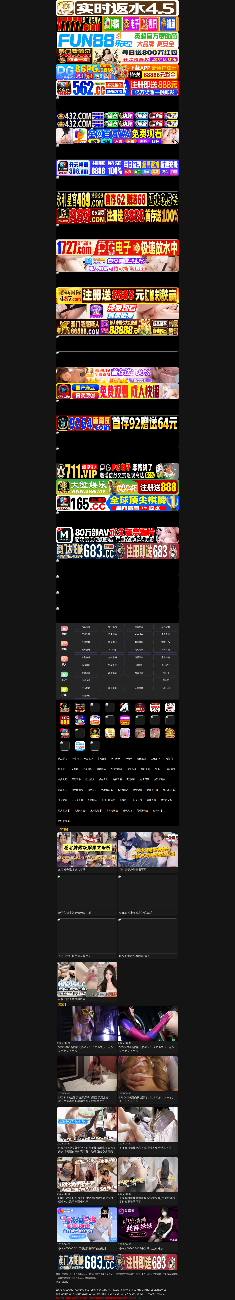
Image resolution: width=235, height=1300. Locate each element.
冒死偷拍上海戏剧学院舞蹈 (135, 912)
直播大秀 (151, 800)
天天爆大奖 (77, 800)
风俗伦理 (165, 688)
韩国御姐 (112, 642)
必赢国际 (87, 768)
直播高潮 (131, 768)
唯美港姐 (139, 642)
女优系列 (112, 657)
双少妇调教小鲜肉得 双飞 (134, 956)
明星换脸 (112, 664)
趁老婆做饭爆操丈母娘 (72, 869)
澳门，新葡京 (108, 800)
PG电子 (128, 758)
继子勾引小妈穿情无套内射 (74, 912)
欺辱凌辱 (86, 649)
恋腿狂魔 (165, 657)
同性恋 (166, 680)
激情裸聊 (137, 789)
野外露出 (165, 649)
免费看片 (124, 800)
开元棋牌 (88, 758)
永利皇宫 (92, 789)
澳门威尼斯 (166, 800)
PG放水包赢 (116, 768)
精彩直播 (145, 768)
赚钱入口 (127, 810)
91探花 (112, 649)
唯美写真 (139, 672)
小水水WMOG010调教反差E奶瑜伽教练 (82, 1248)
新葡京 (61, 768)
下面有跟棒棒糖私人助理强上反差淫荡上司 (145, 1148)
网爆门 (166, 672)
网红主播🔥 (64, 820)
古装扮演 (86, 657)
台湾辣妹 (86, 642)
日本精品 (112, 634)
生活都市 (86, 688)
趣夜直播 (117, 779)
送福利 (169, 758)
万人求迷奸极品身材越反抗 (74, 956)
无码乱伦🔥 (169, 789)
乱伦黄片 (89, 779)
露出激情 (112, 672)
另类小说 (86, 695)
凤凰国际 (101, 768)
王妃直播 (76, 779)
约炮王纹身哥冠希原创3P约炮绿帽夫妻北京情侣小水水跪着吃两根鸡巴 (86, 1199)
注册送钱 (141, 758)
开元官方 (62, 800)
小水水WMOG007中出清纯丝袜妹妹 (141, 1248)
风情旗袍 (86, 664)
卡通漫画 (86, 672)
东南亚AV (165, 642)
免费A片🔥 (80, 810)
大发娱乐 (62, 789)
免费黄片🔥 (153, 789)
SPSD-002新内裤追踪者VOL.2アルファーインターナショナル (147, 1048)
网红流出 (139, 649)
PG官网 (75, 758)
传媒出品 (86, 680)
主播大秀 (62, 779)
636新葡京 (123, 789)
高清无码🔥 (143, 810)
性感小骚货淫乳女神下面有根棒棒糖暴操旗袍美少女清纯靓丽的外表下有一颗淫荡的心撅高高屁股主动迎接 (87, 1151)
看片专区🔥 (112, 810)
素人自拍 (165, 634)
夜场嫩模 (131, 779)
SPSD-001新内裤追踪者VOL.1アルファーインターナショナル (147, 1099)
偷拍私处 (103, 779)
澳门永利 (115, 758)
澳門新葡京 (77, 789)
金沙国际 (92, 800)
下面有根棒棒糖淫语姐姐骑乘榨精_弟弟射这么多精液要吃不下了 (147, 1199)
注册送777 (156, 758)
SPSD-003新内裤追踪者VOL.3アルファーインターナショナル (86, 1048)
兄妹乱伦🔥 (96, 810)
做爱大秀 (137, 800)
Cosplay (139, 634)
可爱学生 (139, 657)
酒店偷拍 (171, 768)
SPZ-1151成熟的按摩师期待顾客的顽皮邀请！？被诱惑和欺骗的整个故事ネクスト (83, 1099)
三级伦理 (86, 634)
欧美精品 (139, 626)
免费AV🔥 (158, 810)
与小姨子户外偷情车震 (133, 869)
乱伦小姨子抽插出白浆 (72, 999)
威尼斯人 (62, 758)
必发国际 (144, 779)
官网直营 (102, 758)
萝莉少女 (165, 626)
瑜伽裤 (139, 664)
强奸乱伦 (112, 626)
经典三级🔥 (64, 810)
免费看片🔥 (107, 789)
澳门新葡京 (159, 779)
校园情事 (112, 688)
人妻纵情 (139, 688)
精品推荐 (86, 626)
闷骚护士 (165, 664)
